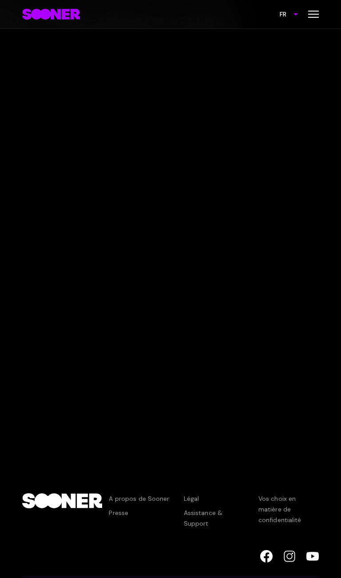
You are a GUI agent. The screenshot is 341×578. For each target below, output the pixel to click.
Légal (191, 499)
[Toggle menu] (313, 14)
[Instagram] (289, 556)
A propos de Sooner (139, 499)
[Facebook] (266, 556)
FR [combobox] (283, 14)
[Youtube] (312, 556)
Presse (118, 513)
